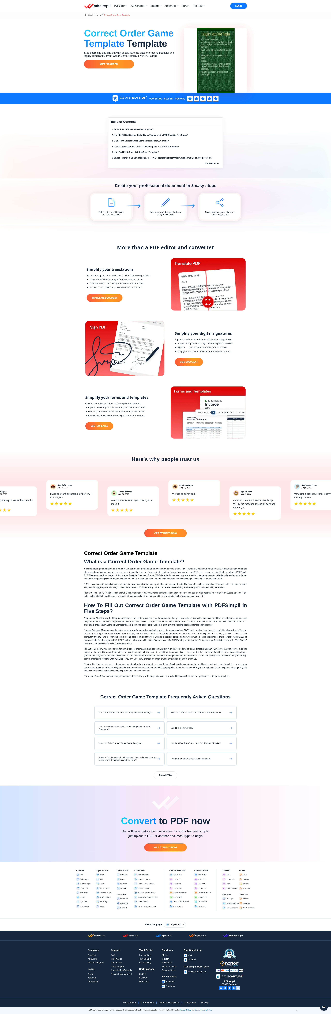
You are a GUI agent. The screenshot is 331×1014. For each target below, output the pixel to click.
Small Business (169, 966)
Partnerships (145, 955)
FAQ (113, 955)
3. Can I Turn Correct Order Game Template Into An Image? (140, 141)
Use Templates (99, 426)
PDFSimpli (88, 15)
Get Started (109, 64)
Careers (92, 955)
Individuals (167, 963)
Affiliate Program (96, 963)
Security (204, 1002)
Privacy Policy (129, 1002)
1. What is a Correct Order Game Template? (133, 129)
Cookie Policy (147, 1002)
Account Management (121, 974)
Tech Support (117, 966)
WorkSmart (93, 981)
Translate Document (104, 298)
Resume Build (168, 970)
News (90, 974)
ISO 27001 (144, 981)
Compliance (190, 1002)
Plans (164, 955)
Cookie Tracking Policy (203, 1010)
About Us (92, 959)
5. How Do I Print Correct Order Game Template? (135, 152)
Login (238, 6)
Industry (165, 959)
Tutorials (92, 978)
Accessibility (145, 963)
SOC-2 (142, 974)
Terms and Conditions (169, 1002)
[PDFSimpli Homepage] (97, 6)
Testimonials (145, 959)
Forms (98, 15)
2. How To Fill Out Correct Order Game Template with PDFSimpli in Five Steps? (150, 135)
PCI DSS (143, 978)
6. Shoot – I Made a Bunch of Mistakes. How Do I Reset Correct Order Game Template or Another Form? (162, 158)
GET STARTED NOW (165, 533)
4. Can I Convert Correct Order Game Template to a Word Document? (145, 146)
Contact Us (116, 963)
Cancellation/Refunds (121, 970)
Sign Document (189, 362)
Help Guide (116, 959)
